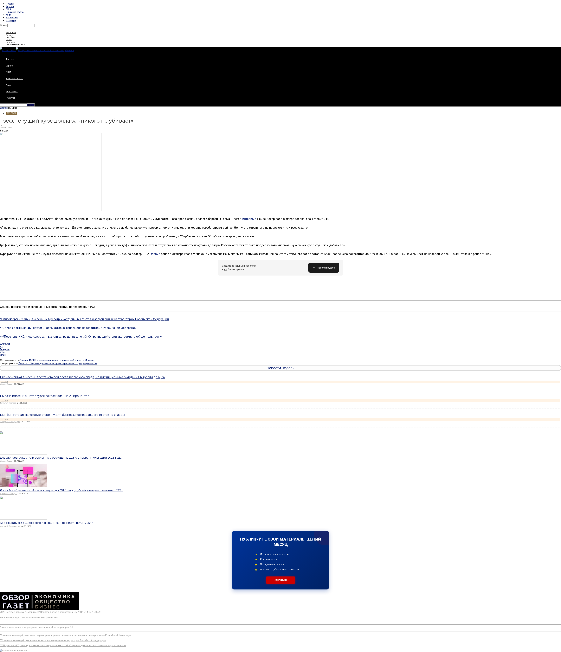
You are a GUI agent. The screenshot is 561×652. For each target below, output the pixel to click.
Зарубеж (10, 37)
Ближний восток (15, 12)
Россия (10, 3)
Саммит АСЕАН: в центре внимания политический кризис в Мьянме (57, 360)
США (8, 9)
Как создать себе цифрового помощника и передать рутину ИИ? (46, 522)
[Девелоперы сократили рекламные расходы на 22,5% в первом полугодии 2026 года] (23, 453)
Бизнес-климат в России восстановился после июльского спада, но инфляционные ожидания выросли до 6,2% (82, 377)
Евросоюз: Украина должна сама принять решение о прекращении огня (57, 363)
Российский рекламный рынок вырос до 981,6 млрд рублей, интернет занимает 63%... (61, 490)
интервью (249, 219)
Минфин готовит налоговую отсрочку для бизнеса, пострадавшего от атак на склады (62, 415)
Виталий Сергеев (6, 127)
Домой (4, 107)
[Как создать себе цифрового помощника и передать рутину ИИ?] (23, 518)
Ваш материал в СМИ (16, 44)
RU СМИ (11, 113)
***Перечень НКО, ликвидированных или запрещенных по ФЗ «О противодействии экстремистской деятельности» (81, 336)
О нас (9, 39)
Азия (8, 14)
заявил (155, 254)
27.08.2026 (11, 32)
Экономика (12, 17)
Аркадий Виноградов (10, 422)
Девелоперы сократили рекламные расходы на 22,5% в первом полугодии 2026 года (61, 457)
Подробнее (281, 580)
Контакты (10, 42)
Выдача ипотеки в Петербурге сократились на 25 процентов (44, 396)
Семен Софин (6, 384)
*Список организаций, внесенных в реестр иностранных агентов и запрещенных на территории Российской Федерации (84, 319)
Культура (11, 20)
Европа (10, 6)
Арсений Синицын (8, 493)
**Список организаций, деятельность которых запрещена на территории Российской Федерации (68, 328)
